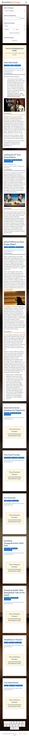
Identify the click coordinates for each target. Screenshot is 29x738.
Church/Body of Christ (17, 160)
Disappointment (8, 550)
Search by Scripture (14, 33)
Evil (5, 500)
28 (11, 728)
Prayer (5, 247)
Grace (11, 65)
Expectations (17, 65)
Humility (9, 500)
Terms (20, 733)
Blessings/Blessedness (15, 413)
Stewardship (12, 685)
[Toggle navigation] (26, 2)
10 (17, 725)
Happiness (6, 413)
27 (23, 725)
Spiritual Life (21, 457)
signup (10, 53)
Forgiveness (7, 548)
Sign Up (14, 435)
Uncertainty (14, 457)
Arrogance (6, 65)
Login (6, 53)
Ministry (6, 685)
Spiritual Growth (19, 247)
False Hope (6, 597)
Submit (22, 18)
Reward (6, 642)
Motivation (11, 642)
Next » (16, 728)
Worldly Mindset (14, 597)
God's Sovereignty (8, 161)
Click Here (14, 40)
